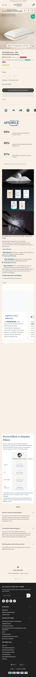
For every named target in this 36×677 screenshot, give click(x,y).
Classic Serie (5, 614)
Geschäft (5, 607)
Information (7, 642)
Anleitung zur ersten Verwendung (11, 621)
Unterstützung (8, 618)
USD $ (14, 664)
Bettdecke (5, 610)
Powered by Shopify (21, 669)
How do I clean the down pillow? (12, 512)
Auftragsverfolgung (7, 626)
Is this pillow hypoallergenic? (11, 528)
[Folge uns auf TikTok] (14, 601)
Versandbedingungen (8, 647)
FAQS (3, 632)
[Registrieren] (28, 596)
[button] (5, 65)
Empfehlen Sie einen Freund (10, 636)
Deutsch (21, 664)
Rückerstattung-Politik (8, 652)
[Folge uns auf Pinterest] (10, 601)
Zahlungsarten (6, 654)
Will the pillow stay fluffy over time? (13, 544)
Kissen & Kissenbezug (8, 612)
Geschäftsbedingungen (9, 656)
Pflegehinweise (6, 623)
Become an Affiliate (7, 638)
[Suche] (6, 5)
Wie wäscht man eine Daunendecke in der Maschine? (14, 629)
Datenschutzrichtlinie (8, 650)
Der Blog (4, 659)
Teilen (4, 99)
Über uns (4, 645)
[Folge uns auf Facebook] (3, 601)
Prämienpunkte (6, 634)
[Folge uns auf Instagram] (7, 601)
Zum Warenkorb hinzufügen (18, 90)
